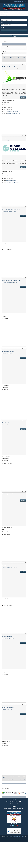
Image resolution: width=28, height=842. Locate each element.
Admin (20, 68)
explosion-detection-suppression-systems (10, 68)
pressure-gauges (6, 709)
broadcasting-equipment (7, 140)
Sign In (26, 1)
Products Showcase (17, 808)
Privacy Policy (16, 839)
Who (2, 22)
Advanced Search (14, 32)
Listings (5, 808)
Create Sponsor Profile (18, 1)
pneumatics (5, 424)
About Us (12, 801)
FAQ (16, 801)
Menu (14, 36)
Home (7, 801)
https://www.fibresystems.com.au (13, 182)
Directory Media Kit (14, 803)
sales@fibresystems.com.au (11, 180)
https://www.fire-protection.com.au (13, 113)
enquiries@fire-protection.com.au (12, 111)
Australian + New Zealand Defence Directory (16, 836)
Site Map (20, 801)
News (23, 808)
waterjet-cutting (5, 353)
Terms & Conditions (9, 839)
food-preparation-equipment (7, 211)
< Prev (9, 60)
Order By (4, 49)
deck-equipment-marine (7, 496)
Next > (21, 60)
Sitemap (20, 839)
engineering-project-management (8, 567)
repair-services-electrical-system (8, 282)
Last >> (24, 60)
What (2, 18)
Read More (23, 97)
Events (9, 808)
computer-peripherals (6, 638)
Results (3, 53)
